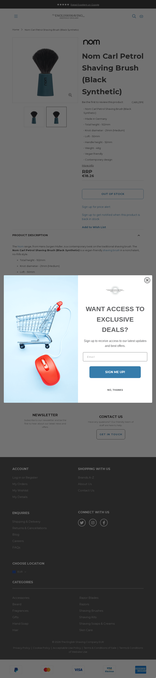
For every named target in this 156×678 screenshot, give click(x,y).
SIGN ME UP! (115, 372)
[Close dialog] (147, 280)
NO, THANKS (115, 389)
